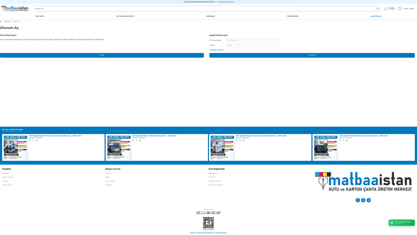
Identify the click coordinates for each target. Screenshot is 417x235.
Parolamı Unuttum (216, 50)
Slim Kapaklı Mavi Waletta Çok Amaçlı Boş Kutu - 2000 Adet (363, 136)
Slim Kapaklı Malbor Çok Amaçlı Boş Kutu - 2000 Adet (154, 136)
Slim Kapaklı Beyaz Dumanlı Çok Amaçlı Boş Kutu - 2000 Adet (261, 136)
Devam (101, 55)
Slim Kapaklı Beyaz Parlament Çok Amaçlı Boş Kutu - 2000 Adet (55, 136)
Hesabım (7, 21)
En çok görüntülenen (12, 130)
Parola (211, 45)
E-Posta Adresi (215, 40)
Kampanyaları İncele (225, 2)
